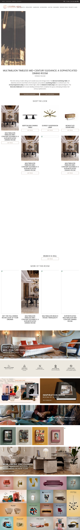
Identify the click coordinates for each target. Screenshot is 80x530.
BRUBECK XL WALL (50, 256)
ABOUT (3, 1)
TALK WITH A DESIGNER (29, 94)
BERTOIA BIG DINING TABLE (30, 126)
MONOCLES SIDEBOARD (70, 126)
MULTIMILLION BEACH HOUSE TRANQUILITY (50, 317)
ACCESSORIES (43, 7)
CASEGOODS (36, 7)
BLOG (76, 7)
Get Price (10, 142)
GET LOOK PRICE (50, 94)
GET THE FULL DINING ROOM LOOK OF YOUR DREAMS (10, 318)
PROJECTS (71, 7)
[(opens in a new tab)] (30, 114)
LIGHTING (50, 7)
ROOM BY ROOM (64, 7)
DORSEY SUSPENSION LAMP (50, 126)
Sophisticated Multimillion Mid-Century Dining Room (70, 318)
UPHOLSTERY (29, 7)
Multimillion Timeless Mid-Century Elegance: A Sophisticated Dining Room (10, 136)
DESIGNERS (56, 7)
